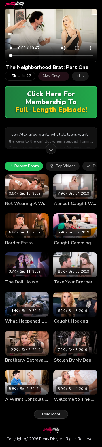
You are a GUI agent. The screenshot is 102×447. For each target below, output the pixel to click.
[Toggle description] (51, 149)
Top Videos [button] (66, 166)
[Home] (14, 4)
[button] (80, 76)
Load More (51, 414)
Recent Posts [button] (26, 166)
